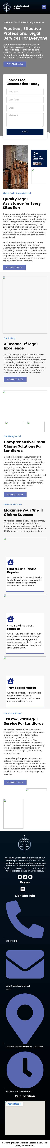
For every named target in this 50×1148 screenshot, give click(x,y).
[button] (44, 7)
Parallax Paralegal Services (21, 7)
